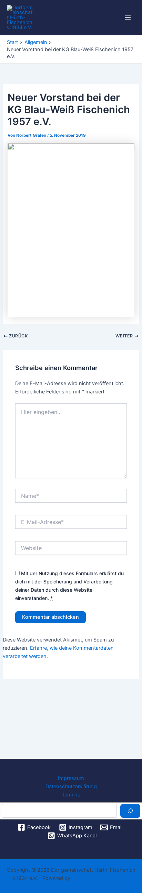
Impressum (71, 778)
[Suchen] (130, 811)
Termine (71, 795)
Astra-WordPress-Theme (101, 878)
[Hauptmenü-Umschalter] (128, 17)
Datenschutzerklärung (71, 786)
